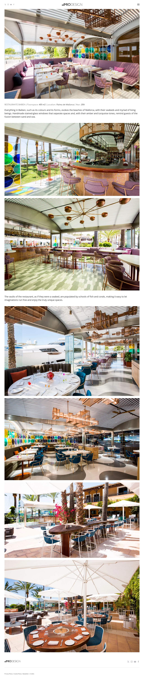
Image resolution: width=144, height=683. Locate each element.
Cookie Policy (17, 673)
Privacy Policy (8, 673)
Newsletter (26, 673)
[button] (138, 4)
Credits (32, 673)
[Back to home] (72, 4)
